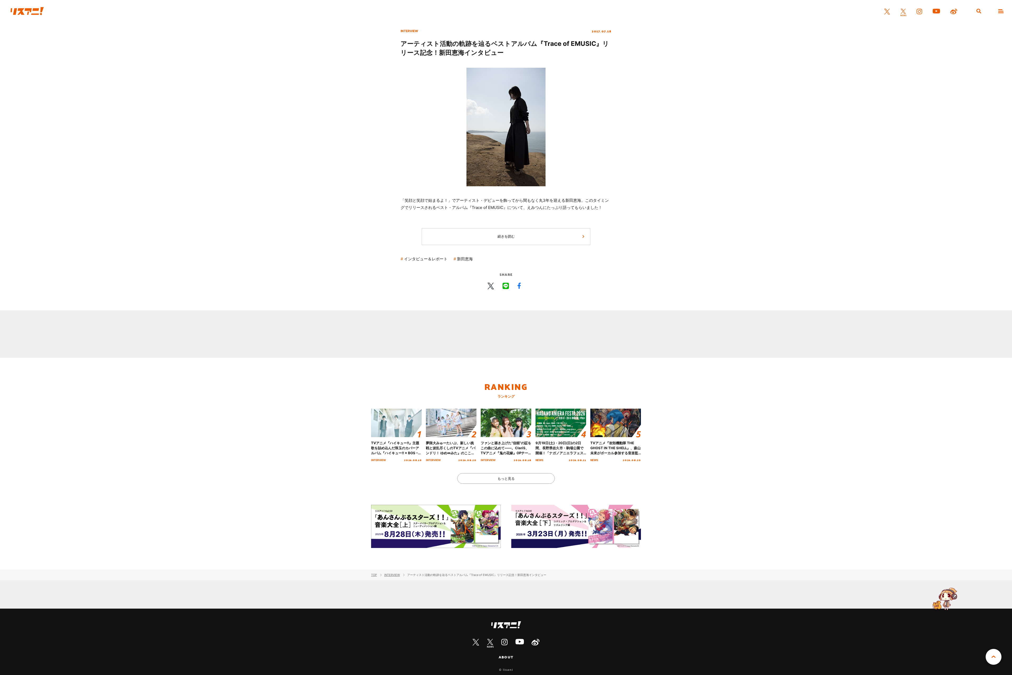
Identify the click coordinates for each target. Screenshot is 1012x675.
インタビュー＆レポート (425, 258)
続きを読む (506, 236)
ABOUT (506, 657)
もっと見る (506, 478)
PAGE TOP (993, 657)
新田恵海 (465, 258)
